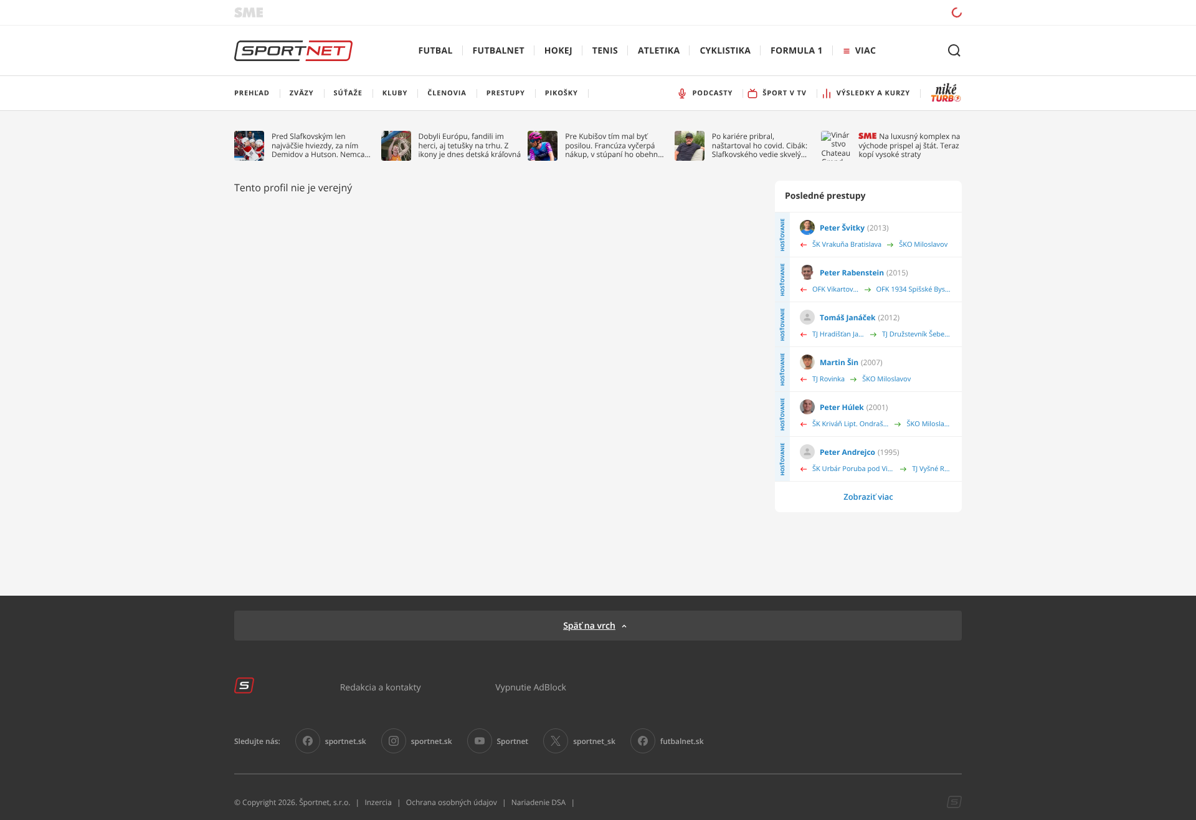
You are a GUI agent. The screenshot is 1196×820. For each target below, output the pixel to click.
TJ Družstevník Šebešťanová (917, 334)
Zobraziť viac (868, 496)
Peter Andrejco (847, 452)
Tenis (605, 51)
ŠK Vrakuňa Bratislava (846, 244)
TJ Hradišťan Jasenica (838, 334)
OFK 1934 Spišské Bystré (914, 289)
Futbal (436, 51)
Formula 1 (797, 51)
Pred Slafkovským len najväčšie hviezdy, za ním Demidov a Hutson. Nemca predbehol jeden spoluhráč (319, 145)
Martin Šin (839, 362)
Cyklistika (725, 51)
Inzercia (377, 802)
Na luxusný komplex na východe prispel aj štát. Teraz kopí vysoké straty (909, 145)
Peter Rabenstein (852, 272)
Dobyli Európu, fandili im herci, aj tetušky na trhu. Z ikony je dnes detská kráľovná (470, 145)
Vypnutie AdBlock (530, 687)
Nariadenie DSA (538, 802)
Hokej (558, 51)
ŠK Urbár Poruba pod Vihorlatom (853, 469)
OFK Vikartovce (835, 289)
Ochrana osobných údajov (451, 802)
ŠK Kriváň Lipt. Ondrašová (850, 424)
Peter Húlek (842, 407)
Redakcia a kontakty (380, 687)
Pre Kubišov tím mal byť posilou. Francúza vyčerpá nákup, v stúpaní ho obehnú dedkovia (613, 145)
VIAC (865, 51)
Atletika (659, 51)
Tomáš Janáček (848, 317)
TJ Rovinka (828, 379)
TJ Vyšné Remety (932, 469)
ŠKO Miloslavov (923, 244)
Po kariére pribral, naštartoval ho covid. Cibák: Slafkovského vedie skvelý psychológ (759, 145)
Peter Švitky (842, 227)
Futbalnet (498, 51)
